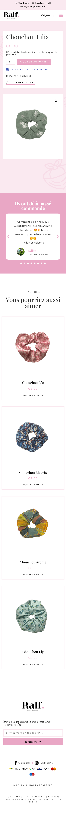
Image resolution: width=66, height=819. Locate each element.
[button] (61, 15)
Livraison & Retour (29, 799)
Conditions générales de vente (25, 797)
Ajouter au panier (34, 61)
